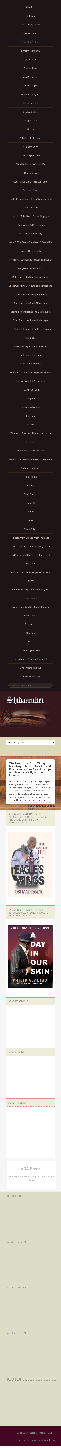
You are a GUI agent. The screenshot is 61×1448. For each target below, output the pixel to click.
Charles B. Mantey (30, 50)
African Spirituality (30, 155)
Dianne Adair (30, 68)
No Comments (31, 805)
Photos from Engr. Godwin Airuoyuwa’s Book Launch (30, 594)
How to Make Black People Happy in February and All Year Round (31, 220)
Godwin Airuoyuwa (30, 94)
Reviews (30, 633)
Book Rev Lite (24, 1440)
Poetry (30, 485)
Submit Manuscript (30, 676)
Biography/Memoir (30, 407)
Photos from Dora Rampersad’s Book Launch (30, 576)
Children (30, 415)
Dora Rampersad (30, 77)
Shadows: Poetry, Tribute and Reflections (30, 285)
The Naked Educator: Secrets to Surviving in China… (30, 333)
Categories (30, 398)
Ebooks (31, 511)
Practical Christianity (30, 251)
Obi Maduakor (30, 111)
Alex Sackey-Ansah (30, 24)
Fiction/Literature (30, 468)
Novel (30, 520)
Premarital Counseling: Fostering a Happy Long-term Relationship (30, 264)
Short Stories (30, 494)
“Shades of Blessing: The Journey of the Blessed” (30, 437)
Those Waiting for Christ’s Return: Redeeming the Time (30, 350)
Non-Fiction (30, 476)
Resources (30, 624)
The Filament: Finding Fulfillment (30, 294)
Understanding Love (30, 363)
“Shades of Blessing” (30, 138)
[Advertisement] (30, 1026)
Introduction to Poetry (30, 233)
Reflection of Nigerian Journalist (30, 659)
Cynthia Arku (30, 59)
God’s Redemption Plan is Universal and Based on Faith (31, 203)
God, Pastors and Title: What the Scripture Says (30, 186)
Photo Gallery (30, 529)
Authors (30, 16)
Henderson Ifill (30, 103)
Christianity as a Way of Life (30, 164)
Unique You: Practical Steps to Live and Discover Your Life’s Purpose (30, 376)
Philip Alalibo (30, 120)
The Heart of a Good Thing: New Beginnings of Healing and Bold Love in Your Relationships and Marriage (30, 312)
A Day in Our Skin (31, 389)
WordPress (49, 1440)
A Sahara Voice (30, 146)
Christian (30, 424)
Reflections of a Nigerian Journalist (30, 277)
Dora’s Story (30, 173)
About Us (30, 7)
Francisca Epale (30, 85)
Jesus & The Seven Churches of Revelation (30, 242)
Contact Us (30, 503)
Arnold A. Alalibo (30, 42)
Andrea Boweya (31, 33)
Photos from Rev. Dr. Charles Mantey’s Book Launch (31, 611)
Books (30, 129)
